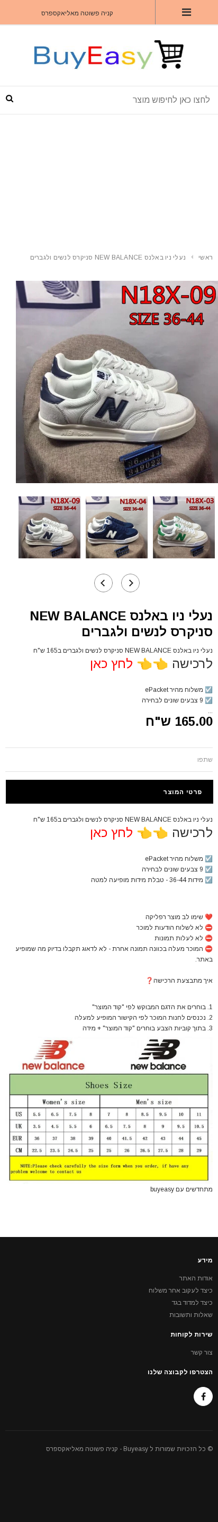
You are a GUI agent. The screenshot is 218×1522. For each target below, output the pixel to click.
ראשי (205, 257)
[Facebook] (203, 1396)
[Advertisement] (109, 179)
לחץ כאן (111, 663)
